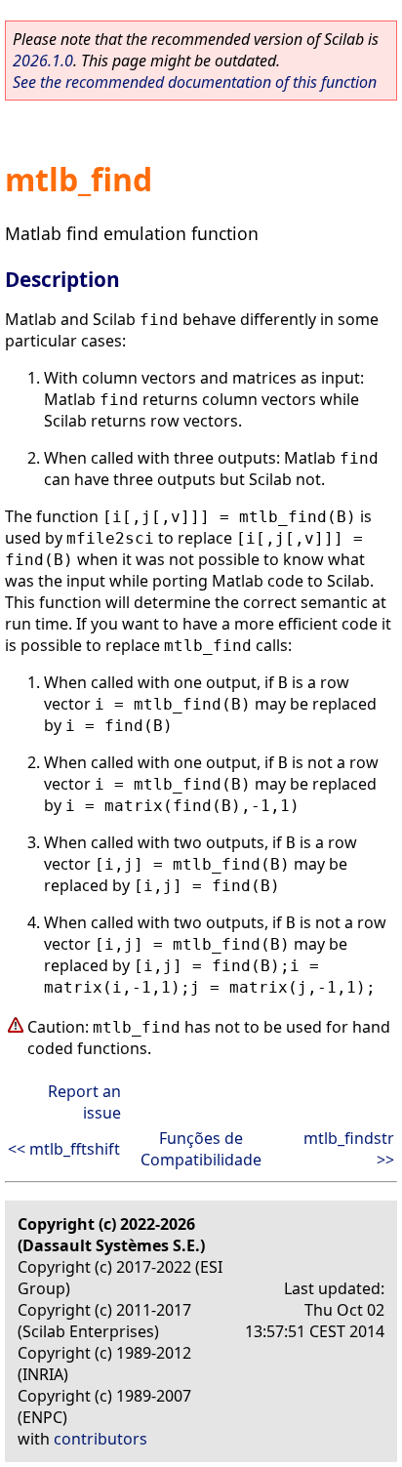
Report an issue (84, 1101)
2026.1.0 (43, 60)
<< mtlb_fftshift (64, 1149)
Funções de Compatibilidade (201, 1148)
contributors (100, 1438)
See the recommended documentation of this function (195, 82)
